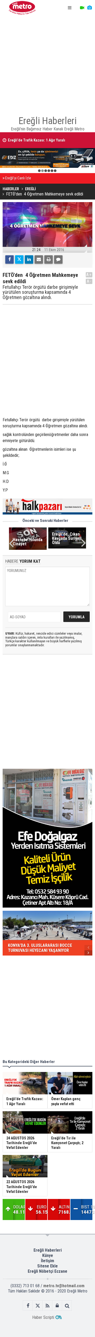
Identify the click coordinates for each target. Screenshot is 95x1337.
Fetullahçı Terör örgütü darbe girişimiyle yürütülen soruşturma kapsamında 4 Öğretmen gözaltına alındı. (40, 292)
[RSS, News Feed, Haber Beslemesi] (48, 1306)
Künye (47, 1255)
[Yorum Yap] (58, 259)
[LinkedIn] (29, 259)
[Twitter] (19, 259)
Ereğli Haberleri (48, 1250)
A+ (89, 274)
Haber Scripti (43, 1317)
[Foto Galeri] (89, 8)
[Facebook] (9, 259)
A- (89, 281)
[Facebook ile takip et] (28, 1306)
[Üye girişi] (57, 1306)
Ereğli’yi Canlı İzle (18, 178)
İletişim (47, 1260)
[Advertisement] (47, 63)
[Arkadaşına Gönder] (39, 259)
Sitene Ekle (47, 1266)
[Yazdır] (48, 259)
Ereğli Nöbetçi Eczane (47, 1271)
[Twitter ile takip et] (38, 1306)
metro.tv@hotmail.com (63, 1285)
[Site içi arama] (67, 1306)
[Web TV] (82, 8)
